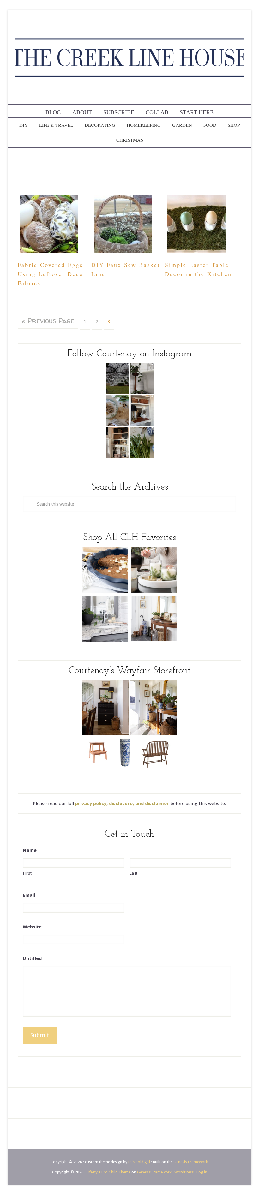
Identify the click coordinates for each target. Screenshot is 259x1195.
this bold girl (139, 1162)
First (27, 873)
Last (134, 873)
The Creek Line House (129, 57)
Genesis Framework (190, 1162)
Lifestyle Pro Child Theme (108, 1172)
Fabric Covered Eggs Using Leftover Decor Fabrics (52, 274)
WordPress (184, 1172)
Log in (201, 1172)
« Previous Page (48, 320)
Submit (39, 1035)
